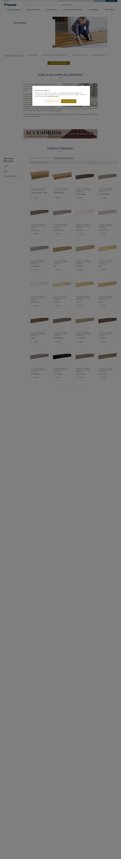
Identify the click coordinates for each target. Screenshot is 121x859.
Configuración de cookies (52, 101)
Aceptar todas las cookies (68, 101)
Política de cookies (53, 96)
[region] (61, 96)
